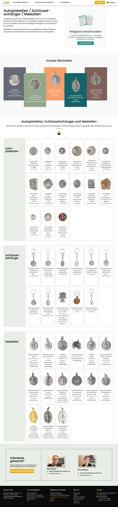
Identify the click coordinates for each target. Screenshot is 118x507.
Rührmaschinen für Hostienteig (34, 495)
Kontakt (75, 495)
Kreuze (52, 500)
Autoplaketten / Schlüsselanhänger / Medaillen (59, 497)
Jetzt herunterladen (85, 43)
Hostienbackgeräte (20, 2)
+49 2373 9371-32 (54, 473)
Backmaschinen (31, 499)
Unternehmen (65, 2)
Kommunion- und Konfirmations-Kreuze (59, 495)
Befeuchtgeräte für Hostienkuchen (35, 497)
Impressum (76, 500)
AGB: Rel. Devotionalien (79, 497)
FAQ (28, 500)
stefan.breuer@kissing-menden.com (59, 471)
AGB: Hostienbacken (79, 499)
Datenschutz (77, 502)
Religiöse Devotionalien (44, 2)
